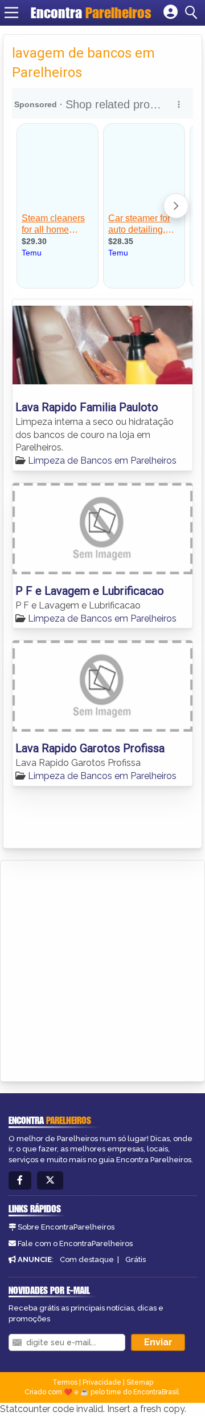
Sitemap (139, 1382)
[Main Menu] (11, 12)
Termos (64, 1382)
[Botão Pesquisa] (193, 12)
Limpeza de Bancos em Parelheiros (102, 460)
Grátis (135, 1259)
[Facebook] (20, 1180)
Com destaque (87, 1259)
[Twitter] (50, 1180)
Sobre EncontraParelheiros (66, 1227)
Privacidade (102, 1382)
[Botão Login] (170, 12)
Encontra (91, 12)
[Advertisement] (102, 969)
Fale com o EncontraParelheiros (75, 1243)
